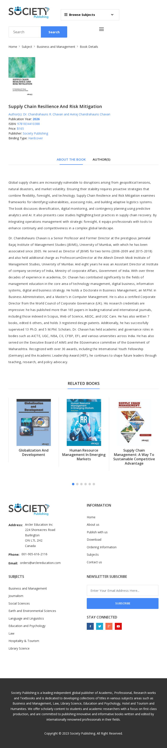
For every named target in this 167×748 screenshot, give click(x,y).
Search (54, 32)
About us (93, 524)
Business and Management (56, 47)
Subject (27, 47)
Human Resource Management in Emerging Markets (33, 454)
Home (12, 47)
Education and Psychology (26, 626)
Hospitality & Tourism (23, 641)
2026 (36, 119)
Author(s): (15, 114)
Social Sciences (19, 603)
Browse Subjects (82, 15)
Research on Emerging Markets (134, 452)
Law (11, 633)
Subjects (93, 554)
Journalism (15, 596)
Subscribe (122, 603)
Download (94, 539)
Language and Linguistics (26, 618)
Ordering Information (102, 547)
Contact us (94, 562)
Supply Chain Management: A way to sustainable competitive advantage (84, 456)
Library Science (19, 648)
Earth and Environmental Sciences (32, 611)
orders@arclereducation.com (40, 563)
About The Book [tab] (71, 159)
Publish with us (97, 532)
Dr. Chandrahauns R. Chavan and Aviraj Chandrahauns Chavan (66, 114)
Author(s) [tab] (101, 159)
